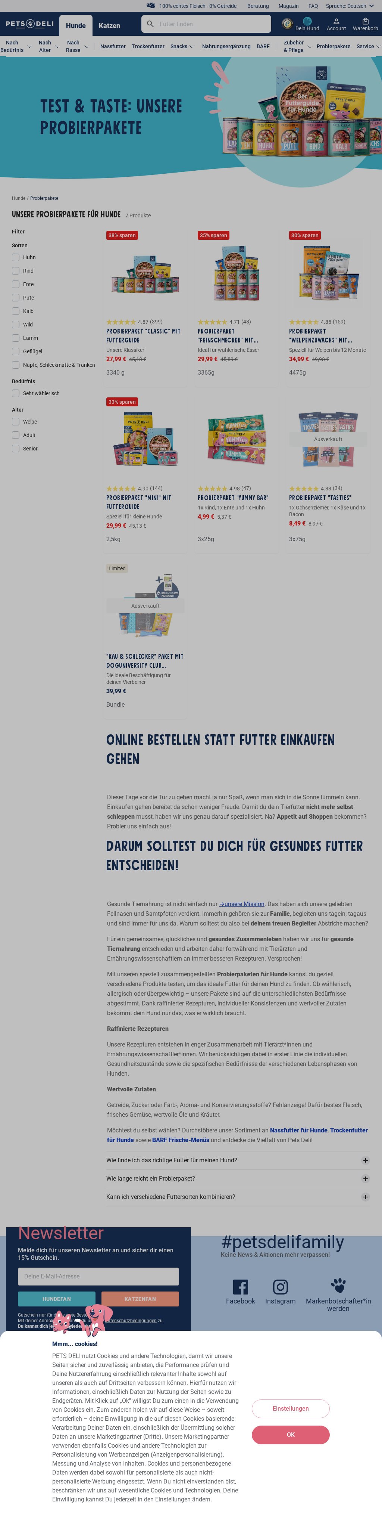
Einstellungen (291, 1408)
